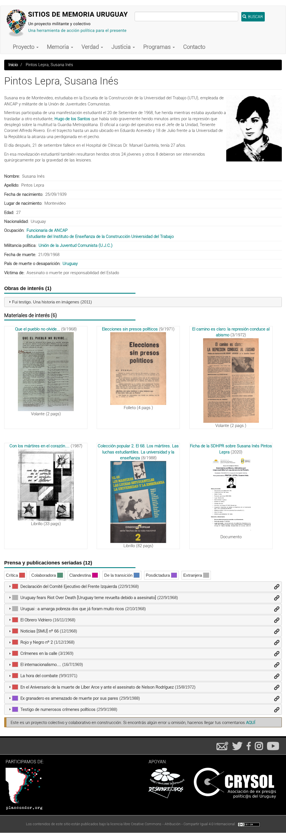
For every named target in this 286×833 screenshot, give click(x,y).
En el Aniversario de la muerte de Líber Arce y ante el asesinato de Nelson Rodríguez (97, 687)
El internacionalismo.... (40, 664)
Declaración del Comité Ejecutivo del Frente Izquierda (68, 586)
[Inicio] (69, 23)
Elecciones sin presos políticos (130, 329)
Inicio (13, 64)
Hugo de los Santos (72, 118)
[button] (254, 128)
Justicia (121, 47)
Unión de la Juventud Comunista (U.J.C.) (76, 245)
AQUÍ (250, 722)
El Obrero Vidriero (36, 619)
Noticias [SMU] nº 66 (39, 631)
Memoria (58, 47)
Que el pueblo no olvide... (37, 329)
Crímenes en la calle (38, 653)
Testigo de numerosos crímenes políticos (58, 709)
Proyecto (24, 47)
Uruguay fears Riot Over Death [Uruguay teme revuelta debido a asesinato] (88, 597)
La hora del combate (39, 675)
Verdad (91, 47)
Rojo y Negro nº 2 (36, 642)
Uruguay (70, 263)
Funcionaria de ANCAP (47, 230)
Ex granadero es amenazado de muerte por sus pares (69, 698)
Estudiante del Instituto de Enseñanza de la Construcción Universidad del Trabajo (100, 236)
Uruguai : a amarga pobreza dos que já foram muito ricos (72, 608)
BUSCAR (255, 17)
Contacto (194, 47)
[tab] (143, 302)
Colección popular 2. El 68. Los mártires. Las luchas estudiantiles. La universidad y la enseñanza (138, 451)
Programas (157, 47)
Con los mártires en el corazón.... (39, 445)
